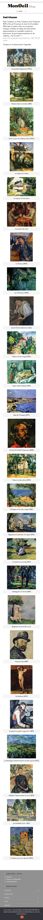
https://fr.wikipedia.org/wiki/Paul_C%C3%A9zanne (21, 39)
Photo (6, 901)
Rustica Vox (7, 890)
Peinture (7, 897)
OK (22, 917)
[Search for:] (25, 11)
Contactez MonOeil (11, 881)
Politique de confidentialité (13, 879)
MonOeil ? (9, 877)
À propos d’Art (8, 894)
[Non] (41, 914)
